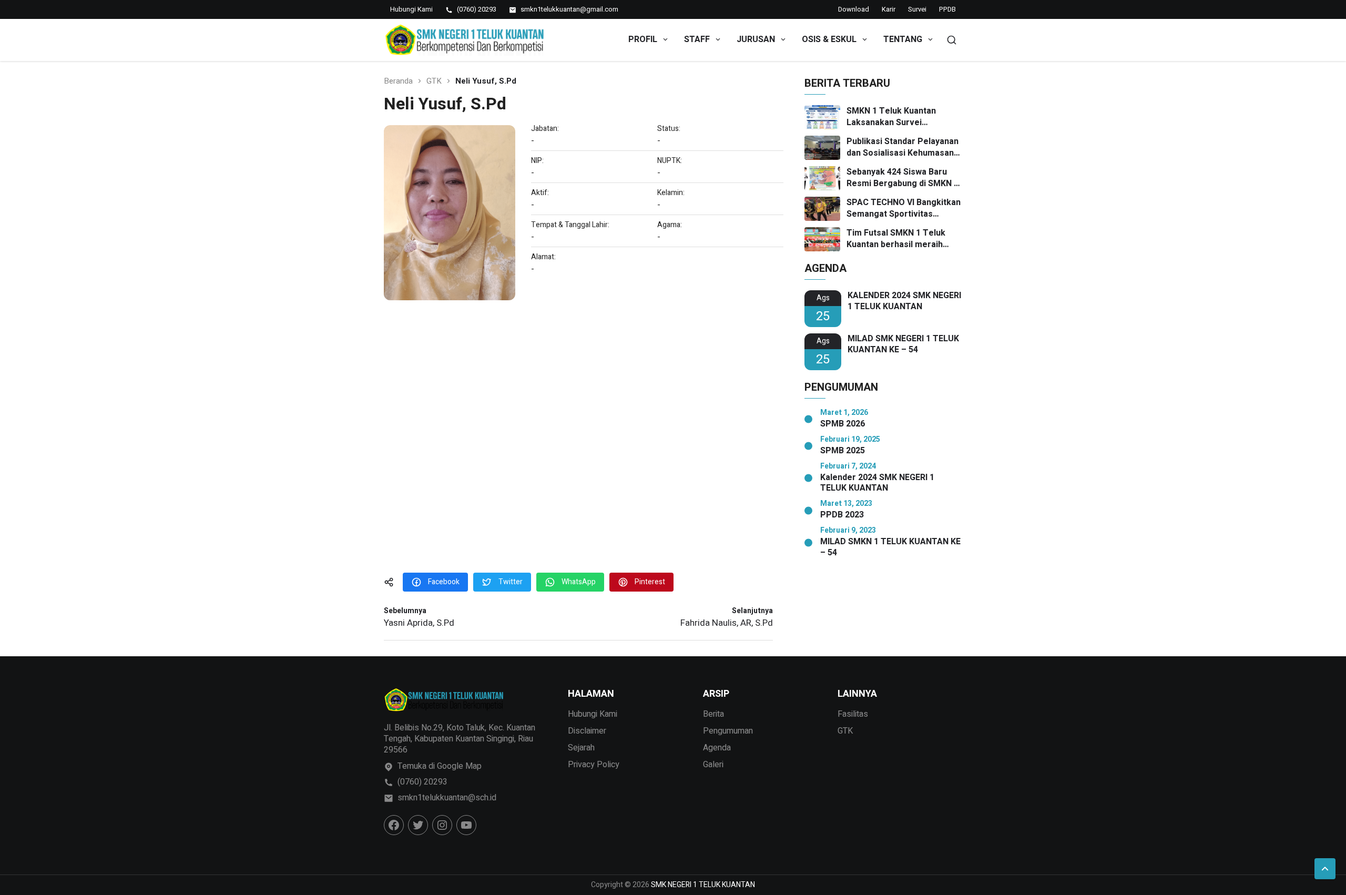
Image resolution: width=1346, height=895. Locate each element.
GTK (434, 81)
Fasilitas (853, 714)
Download (853, 9)
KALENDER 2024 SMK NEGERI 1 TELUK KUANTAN (904, 301)
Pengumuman (728, 731)
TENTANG (902, 39)
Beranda (398, 81)
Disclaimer (587, 731)
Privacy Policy (593, 764)
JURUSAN (756, 39)
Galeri (713, 764)
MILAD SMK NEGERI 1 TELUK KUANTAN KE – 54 (903, 344)
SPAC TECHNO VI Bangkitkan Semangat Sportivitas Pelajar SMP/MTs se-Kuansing (904, 208)
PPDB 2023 (842, 515)
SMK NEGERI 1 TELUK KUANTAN (703, 884)
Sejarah (581, 747)
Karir (888, 9)
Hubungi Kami (592, 714)
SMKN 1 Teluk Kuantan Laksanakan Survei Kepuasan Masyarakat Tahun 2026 (904, 117)
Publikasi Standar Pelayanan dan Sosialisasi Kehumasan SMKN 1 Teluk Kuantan (902, 147)
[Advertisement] (578, 445)
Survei (917, 9)
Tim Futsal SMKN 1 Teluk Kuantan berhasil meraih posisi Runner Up (896, 239)
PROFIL (642, 39)
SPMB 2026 (842, 424)
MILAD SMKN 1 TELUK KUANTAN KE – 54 (890, 547)
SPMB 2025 (842, 450)
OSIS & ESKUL (829, 39)
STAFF (697, 39)
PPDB (947, 9)
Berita (713, 714)
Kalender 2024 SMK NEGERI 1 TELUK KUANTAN (877, 483)
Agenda (717, 747)
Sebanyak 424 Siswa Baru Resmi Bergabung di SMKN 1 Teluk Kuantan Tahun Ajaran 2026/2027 (902, 178)
